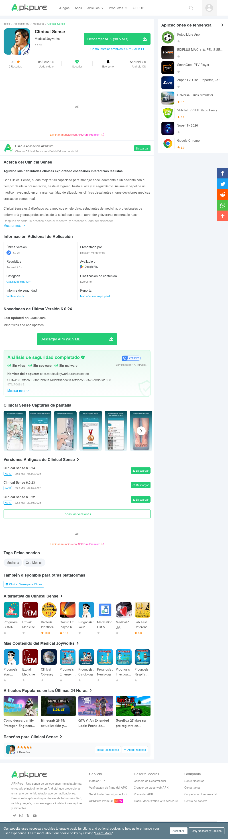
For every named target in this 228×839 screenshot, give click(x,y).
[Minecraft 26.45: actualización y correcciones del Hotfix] (58, 706)
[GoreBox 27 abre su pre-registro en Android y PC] (133, 706)
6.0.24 (16, 252)
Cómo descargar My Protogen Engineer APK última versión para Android (19, 723)
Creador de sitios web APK (151, 787)
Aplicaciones (21, 23)
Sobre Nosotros (194, 781)
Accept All (179, 831)
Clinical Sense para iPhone (25, 584)
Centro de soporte (195, 801)
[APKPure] (29, 7)
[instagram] (21, 816)
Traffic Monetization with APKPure (156, 801)
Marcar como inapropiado (95, 296)
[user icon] (209, 8)
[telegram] (14, 816)
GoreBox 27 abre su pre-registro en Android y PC (131, 723)
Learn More (103, 833)
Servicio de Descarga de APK (108, 794)
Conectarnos (192, 787)
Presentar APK (143, 794)
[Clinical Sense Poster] (15, 431)
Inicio (7, 23)
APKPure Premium (101, 801)
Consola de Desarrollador (150, 781)
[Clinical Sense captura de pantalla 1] (40, 431)
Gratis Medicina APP (18, 281)
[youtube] (35, 816)
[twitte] (28, 816)
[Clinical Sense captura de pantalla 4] (116, 431)
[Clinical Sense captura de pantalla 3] (90, 431)
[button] (77, 63)
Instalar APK (97, 781)
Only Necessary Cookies (207, 831)
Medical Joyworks (47, 38)
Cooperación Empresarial (200, 794)
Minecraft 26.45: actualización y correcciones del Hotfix (53, 723)
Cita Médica (34, 562)
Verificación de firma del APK (108, 787)
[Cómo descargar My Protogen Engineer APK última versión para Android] (21, 706)
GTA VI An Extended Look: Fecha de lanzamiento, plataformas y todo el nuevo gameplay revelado (94, 723)
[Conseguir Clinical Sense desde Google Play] (89, 266)
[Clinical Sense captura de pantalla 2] (65, 431)
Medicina (38, 23)
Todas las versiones (77, 514)
